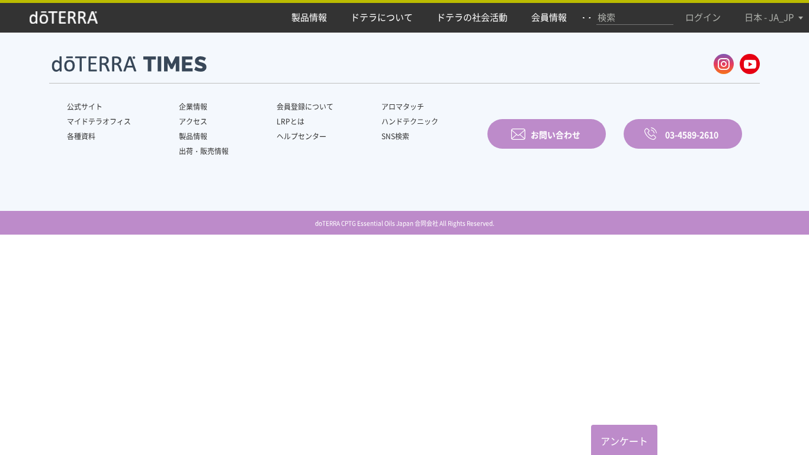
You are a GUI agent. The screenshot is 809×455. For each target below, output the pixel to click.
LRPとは (290, 121)
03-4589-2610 (691, 134)
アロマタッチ (402, 106)
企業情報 (193, 106)
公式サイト (84, 106)
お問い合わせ (555, 134)
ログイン (703, 17)
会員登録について (305, 106)
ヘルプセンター (301, 136)
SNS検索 (395, 136)
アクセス (193, 121)
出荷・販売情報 (204, 151)
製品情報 (193, 136)
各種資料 (81, 136)
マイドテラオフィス (99, 121)
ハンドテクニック (409, 121)
